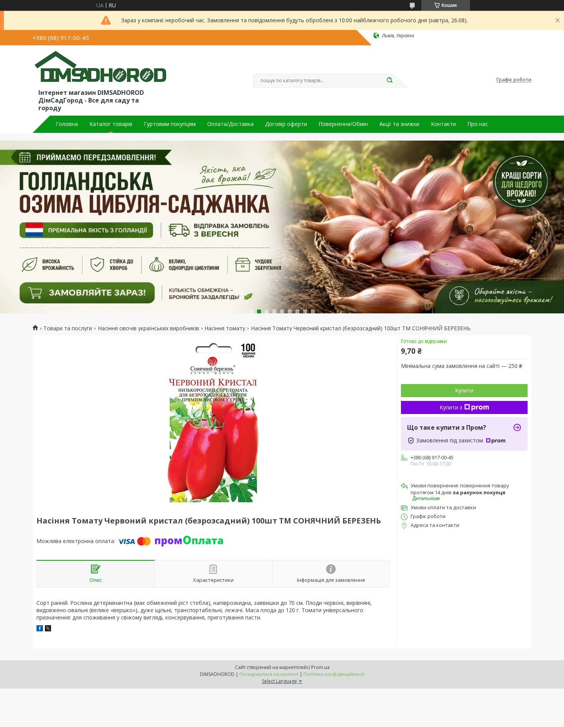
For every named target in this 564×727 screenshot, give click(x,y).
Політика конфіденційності (333, 674)
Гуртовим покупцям (170, 124)
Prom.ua (320, 667)
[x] (48, 629)
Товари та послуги (67, 328)
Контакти (443, 124)
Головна (67, 124)
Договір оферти (286, 124)
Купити (464, 390)
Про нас (477, 124)
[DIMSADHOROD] (100, 68)
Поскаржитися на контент (268, 674)
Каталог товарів (110, 124)
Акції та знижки (399, 124)
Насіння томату (224, 328)
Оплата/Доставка (230, 124)
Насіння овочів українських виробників (148, 328)
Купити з (451, 407)
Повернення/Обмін (343, 124)
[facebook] (39, 629)
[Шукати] (389, 81)
